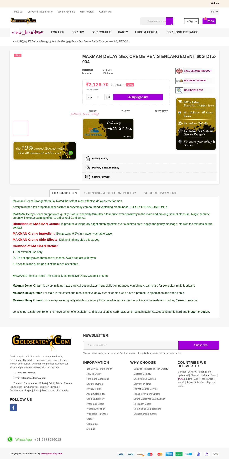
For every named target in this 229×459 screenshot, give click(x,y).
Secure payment (94, 384)
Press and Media (95, 404)
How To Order (86, 11)
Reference (87, 69)
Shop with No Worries (144, 379)
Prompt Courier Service (145, 389)
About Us (17, 11)
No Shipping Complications (147, 409)
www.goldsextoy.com (51, 453)
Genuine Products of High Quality (150, 369)
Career (89, 419)
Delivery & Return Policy (40, 11)
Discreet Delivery (142, 374)
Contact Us (105, 11)
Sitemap (90, 429)
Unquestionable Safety (145, 414)
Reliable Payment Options (146, 394)
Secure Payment (66, 11)
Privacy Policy (93, 389)
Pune (181, 379)
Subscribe (200, 345)
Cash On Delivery (95, 399)
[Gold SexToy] (23, 21)
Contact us (92, 424)
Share (92, 111)
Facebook (13, 407)
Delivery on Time (142, 384)
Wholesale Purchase (97, 414)
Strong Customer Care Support (149, 399)
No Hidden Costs (142, 404)
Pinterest (161, 111)
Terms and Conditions (97, 379)
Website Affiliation (95, 409)
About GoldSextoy (95, 394)
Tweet (125, 111)
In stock (86, 73)
